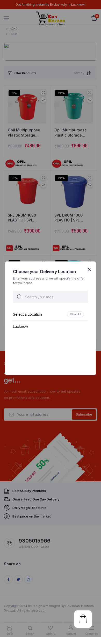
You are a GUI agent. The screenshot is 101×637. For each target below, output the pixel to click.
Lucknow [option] (20, 326)
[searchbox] (50, 297)
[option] (50, 314)
